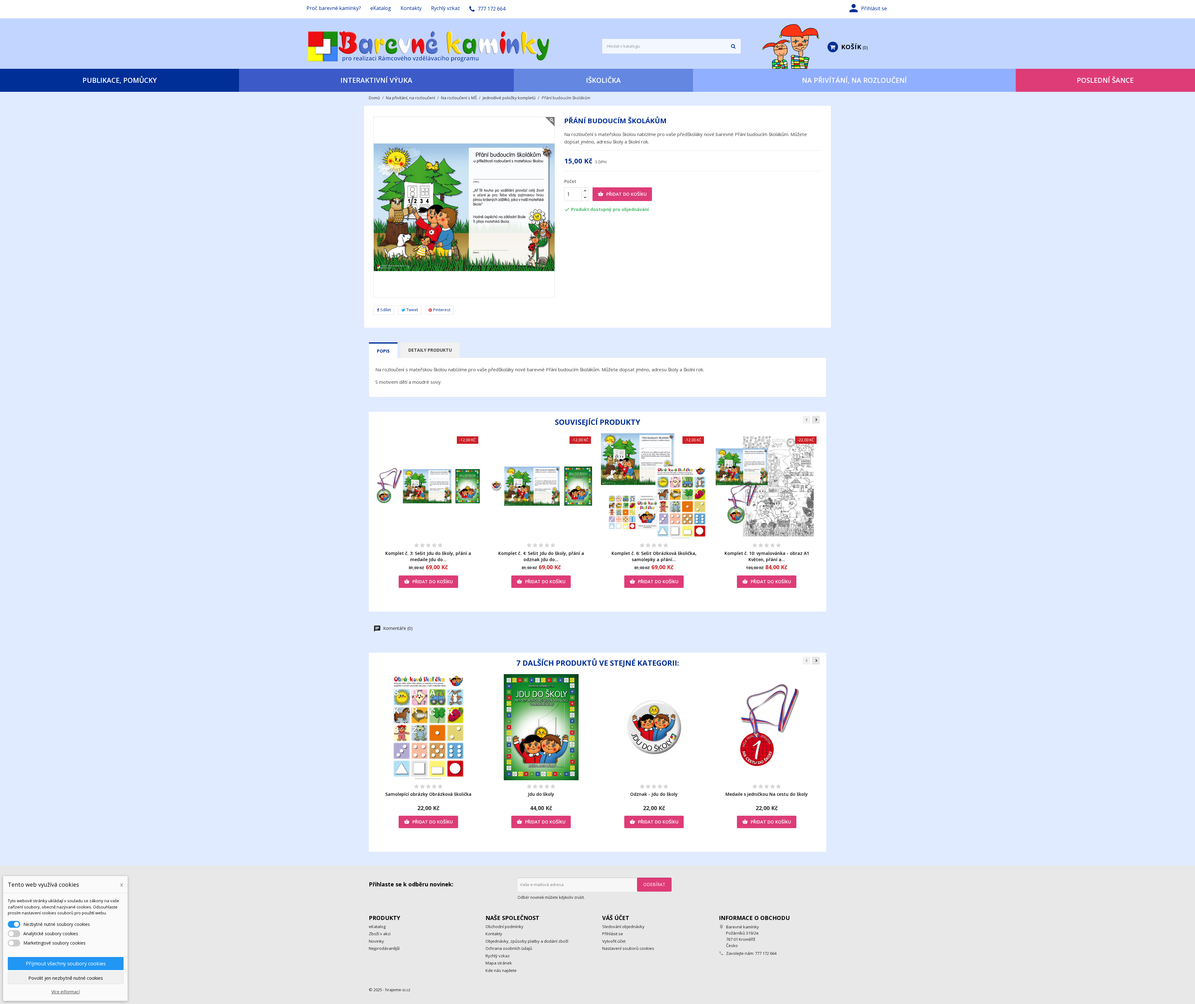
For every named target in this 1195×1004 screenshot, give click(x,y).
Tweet (412, 309)
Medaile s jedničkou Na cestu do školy (766, 794)
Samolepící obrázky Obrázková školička (428, 794)
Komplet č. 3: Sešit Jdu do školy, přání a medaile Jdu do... (428, 556)
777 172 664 (765, 953)
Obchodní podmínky (504, 926)
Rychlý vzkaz (445, 8)
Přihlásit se (612, 933)
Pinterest (441, 309)
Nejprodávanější (384, 948)
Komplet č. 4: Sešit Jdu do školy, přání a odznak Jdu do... (541, 556)
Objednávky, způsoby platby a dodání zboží (526, 941)
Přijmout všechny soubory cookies (66, 963)
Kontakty (411, 8)
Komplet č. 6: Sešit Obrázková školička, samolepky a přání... (654, 556)
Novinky (376, 941)
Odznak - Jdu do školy (654, 794)
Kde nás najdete (501, 970)
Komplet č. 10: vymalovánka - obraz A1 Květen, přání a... (766, 556)
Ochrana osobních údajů (508, 948)
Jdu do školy (541, 794)
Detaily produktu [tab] (430, 350)
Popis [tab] (383, 351)
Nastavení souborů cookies (628, 948)
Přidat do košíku (622, 194)
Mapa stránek (498, 963)
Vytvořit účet (614, 941)
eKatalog (380, 8)
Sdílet (385, 309)
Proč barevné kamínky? (334, 8)
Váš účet (615, 918)
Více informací (65, 992)
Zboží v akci (380, 933)
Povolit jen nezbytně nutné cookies (65, 978)
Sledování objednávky (623, 926)
